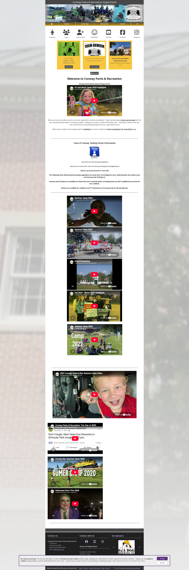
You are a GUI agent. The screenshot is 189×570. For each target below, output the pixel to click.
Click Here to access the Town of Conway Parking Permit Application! (94, 166)
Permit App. (85, 24)
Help (103, 568)
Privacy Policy (140, 561)
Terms (80, 568)
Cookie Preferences (95, 568)
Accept (162, 558)
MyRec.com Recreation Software (130, 568)
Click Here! (68, 67)
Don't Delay (69, 58)
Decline (162, 563)
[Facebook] (86, 541)
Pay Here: (94, 158)
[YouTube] (94, 541)
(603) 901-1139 (59, 549)
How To (108, 568)
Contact (122, 24)
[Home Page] (51, 24)
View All (95, 73)
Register (67, 24)
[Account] (137, 24)
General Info (104, 24)
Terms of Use (128, 561)
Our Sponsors (118, 536)
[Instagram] (102, 541)
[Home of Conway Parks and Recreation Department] (120, 49)
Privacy (86, 568)
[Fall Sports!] (68, 49)
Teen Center (95, 67)
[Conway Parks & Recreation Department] (94, 13)
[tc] (94, 49)
